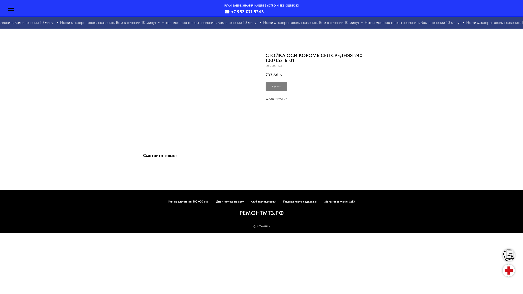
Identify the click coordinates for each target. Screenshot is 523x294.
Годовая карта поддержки (300, 201)
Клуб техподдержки (263, 201)
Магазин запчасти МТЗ (339, 201)
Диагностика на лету (230, 201)
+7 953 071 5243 (247, 11)
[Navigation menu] (11, 9)
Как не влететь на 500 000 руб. (188, 201)
